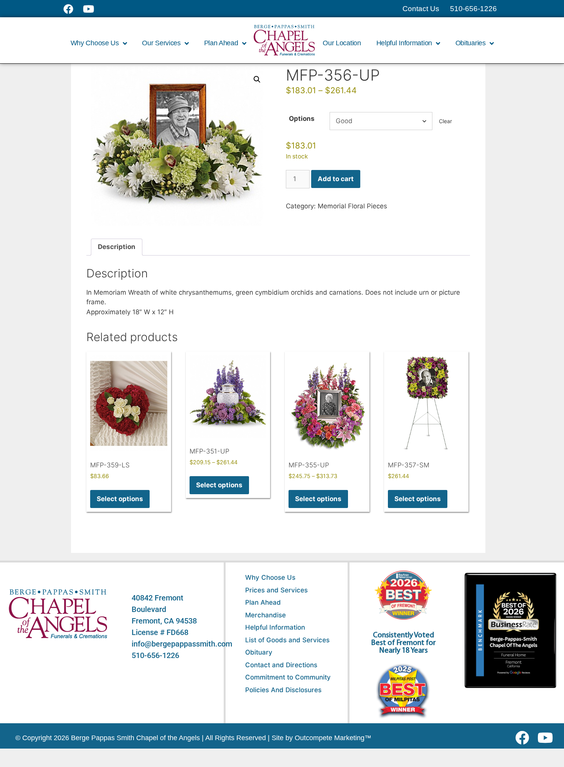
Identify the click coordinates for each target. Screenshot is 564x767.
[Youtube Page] (92, 9)
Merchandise (265, 615)
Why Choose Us (270, 577)
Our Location (342, 43)
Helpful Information (275, 627)
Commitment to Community (288, 677)
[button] (257, 79)
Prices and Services (276, 590)
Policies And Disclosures (283, 690)
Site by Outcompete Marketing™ (321, 738)
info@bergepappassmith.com (182, 643)
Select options (120, 499)
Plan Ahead (263, 602)
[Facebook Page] (73, 9)
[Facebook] (524, 738)
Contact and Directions (281, 665)
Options (302, 118)
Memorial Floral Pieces (352, 206)
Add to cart (336, 179)
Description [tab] (116, 247)
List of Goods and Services (287, 640)
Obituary (258, 652)
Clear (445, 121)
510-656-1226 (155, 655)
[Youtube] (548, 738)
